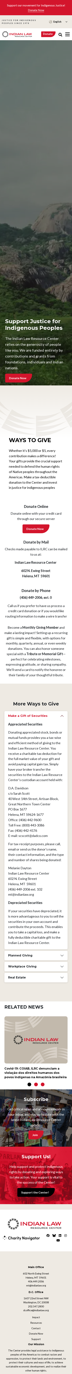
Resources (36, 1322)
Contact (36, 1328)
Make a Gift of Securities (27, 716)
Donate (48, 33)
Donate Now (36, 10)
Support (36, 1339)
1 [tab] (29, 1084)
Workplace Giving (22, 966)
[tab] (36, 830)
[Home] (17, 34)
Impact (36, 1317)
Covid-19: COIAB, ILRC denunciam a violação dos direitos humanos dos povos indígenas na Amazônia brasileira (35, 1073)
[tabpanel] (36, 1049)
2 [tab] (36, 1084)
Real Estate (17, 977)
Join (35, 1135)
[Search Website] (60, 34)
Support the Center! (35, 1192)
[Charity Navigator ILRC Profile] (21, 1237)
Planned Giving (20, 955)
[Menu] (67, 34)
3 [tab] (43, 1084)
